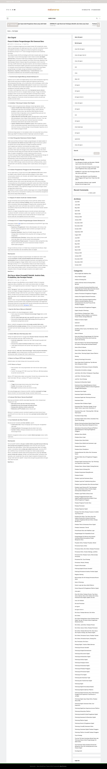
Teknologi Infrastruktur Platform (82, 711)
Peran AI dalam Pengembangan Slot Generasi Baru (26, 41)
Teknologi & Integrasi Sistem (82, 662)
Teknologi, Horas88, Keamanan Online (84, 726)
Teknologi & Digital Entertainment (83, 650)
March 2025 (78, 250)
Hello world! (92, 193)
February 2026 (78, 216)
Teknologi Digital (79, 683)
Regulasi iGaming (79, 574)
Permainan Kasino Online (81, 545)
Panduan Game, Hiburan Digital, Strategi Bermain (86, 466)
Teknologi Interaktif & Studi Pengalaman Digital (86, 714)
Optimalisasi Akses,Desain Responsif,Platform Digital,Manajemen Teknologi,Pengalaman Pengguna (86, 429)
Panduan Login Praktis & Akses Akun (84, 493)
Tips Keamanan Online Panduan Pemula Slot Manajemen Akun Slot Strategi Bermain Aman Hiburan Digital (86, 746)
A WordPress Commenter (81, 193)
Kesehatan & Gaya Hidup (81, 415)
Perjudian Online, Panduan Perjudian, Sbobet (85, 542)
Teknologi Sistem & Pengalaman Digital (84, 723)
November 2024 (79, 262)
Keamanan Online (79, 400)
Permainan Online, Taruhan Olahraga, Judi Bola (86, 552)
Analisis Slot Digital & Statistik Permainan (85, 296)
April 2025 (77, 247)
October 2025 (78, 229)
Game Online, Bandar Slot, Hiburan (83, 350)
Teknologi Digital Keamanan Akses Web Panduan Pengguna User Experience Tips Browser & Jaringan (87, 694)
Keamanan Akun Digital (80, 391)
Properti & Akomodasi (80, 565)
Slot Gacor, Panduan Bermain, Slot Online (85, 612)
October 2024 (78, 265)
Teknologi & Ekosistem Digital (82, 653)
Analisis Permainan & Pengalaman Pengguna (86, 293)
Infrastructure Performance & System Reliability (86, 367)
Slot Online (77, 615)
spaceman (77, 139)
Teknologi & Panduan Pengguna (82, 668)
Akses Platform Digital (80, 276)
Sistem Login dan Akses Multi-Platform (84, 585)
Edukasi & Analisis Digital (81, 319)
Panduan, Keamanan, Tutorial (82, 527)
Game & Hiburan (79, 333)
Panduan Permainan (80, 506)
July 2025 (77, 238)
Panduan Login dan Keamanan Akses (84, 478)
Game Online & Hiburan (80, 347)
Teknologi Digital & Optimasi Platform (84, 689)
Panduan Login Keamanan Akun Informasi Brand (86, 484)
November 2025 (79, 226)
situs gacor (77, 591)
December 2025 (78, 222)
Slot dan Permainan (79, 603)
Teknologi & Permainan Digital (82, 671)
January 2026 (78, 219)
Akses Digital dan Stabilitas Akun (83, 273)
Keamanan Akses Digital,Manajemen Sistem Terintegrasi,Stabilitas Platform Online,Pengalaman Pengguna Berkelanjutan (87, 386)
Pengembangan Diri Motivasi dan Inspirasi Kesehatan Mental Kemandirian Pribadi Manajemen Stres (85, 538)
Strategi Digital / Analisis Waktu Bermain (85, 644)
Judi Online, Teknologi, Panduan (82, 376)
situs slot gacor (79, 61)
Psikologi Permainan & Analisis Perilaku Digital (86, 571)
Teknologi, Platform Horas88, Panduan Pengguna (87, 732)
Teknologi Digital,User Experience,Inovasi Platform (87, 708)
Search (76, 150)
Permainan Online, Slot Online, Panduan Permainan (87, 549)
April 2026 (77, 210)
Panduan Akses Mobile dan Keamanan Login (85, 443)
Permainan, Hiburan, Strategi (82, 562)
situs (76, 73)
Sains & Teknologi (79, 582)
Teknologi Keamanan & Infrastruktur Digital (85, 717)
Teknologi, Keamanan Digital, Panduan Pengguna (86, 729)
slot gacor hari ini (79, 97)
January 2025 (78, 256)
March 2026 (78, 213)
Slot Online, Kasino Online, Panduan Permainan (86, 628)
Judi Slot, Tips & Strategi (81, 379)
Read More (10, 271)
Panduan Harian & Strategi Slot (82, 469)
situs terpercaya (79, 127)
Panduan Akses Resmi (80, 446)
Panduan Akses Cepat (80, 437)
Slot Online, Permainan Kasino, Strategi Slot (85, 638)
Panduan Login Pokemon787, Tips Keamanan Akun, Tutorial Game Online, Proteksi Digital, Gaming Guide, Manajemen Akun (86, 489)
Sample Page (51, 18)
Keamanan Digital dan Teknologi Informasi (85, 397)
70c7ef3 (11, 44)
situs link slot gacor (80, 49)
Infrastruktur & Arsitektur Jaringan (83, 370)
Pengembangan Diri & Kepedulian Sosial (84, 533)
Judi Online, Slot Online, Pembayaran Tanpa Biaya (87, 373)
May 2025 (77, 244)
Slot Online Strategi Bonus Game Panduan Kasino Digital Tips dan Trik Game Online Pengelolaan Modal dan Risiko (87, 620)
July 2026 (77, 201)
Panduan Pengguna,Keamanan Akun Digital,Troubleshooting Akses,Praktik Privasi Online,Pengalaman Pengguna (86, 498)
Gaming (77, 356)
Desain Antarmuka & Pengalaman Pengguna (85, 307)
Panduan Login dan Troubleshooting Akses (85, 481)
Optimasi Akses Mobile (80, 434)
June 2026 (77, 204)
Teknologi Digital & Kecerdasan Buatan (84, 686)
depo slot (77, 79)
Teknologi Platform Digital (81, 720)
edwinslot (77, 322)
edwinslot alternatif (79, 325)
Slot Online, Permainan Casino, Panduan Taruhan (86, 635)
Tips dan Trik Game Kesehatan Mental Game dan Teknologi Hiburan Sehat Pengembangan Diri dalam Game (86, 740)
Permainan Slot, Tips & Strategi (82, 559)
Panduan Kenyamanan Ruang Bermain (84, 472)
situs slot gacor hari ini (80, 55)
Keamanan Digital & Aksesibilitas (83, 394)
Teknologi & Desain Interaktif (82, 647)
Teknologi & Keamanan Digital (82, 665)
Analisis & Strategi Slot (80, 279)
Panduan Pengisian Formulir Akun (83, 503)
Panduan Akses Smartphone (82, 449)
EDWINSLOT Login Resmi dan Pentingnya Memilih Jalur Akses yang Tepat (42, 23)
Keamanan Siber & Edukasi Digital (83, 403)
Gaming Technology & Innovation (83, 359)
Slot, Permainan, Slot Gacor (81, 641)
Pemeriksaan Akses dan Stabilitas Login (84, 530)
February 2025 (78, 253)
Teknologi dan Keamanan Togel (82, 677)
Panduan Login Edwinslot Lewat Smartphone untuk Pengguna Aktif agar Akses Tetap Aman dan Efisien (66, 1)
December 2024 (78, 259)
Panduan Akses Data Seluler (82, 440)
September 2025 (79, 231)
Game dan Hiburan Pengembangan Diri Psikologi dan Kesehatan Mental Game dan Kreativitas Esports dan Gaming (86, 338)
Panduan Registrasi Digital (81, 509)
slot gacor (26, 305)
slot (19, 223)
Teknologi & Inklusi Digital (81, 659)
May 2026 (77, 207)
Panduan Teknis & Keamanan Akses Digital (85, 524)
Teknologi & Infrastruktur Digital (82, 656)
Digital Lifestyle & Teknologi (82, 310)
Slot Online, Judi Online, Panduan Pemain (85, 624)
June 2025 (77, 241)
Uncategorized (78, 751)
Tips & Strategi (78, 735)
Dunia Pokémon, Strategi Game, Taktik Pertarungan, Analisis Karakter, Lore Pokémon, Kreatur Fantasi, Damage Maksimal (86, 315)
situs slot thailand (79, 600)
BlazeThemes (63, 766)
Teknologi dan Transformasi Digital (83, 680)
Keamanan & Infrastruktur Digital (83, 382)
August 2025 (78, 235)
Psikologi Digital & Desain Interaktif (83, 568)
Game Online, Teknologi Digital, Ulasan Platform (86, 353)
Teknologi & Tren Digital (80, 674)
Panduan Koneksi (79, 475)
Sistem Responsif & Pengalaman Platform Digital (87, 588)
